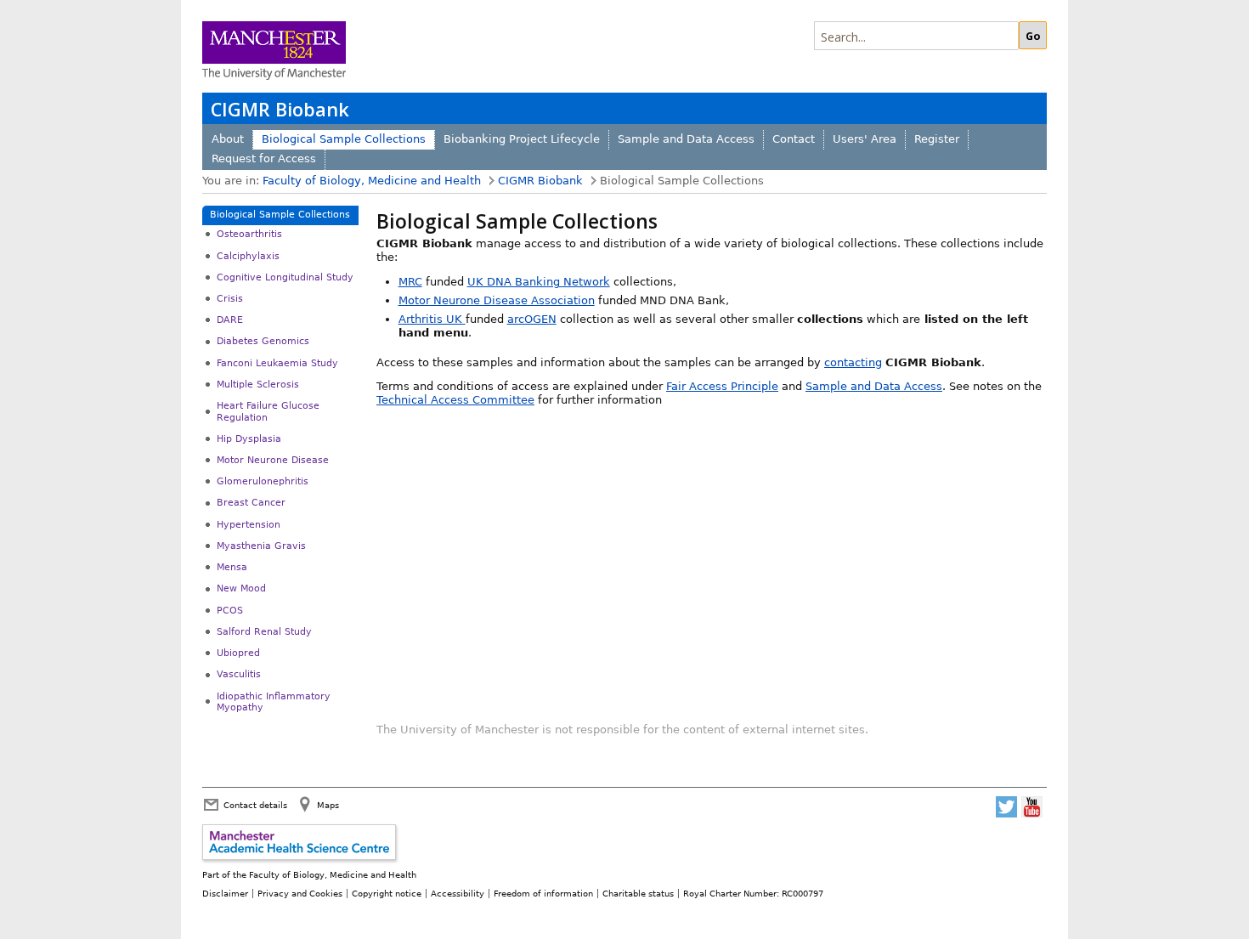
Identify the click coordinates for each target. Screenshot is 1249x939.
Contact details (255, 805)
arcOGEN (532, 319)
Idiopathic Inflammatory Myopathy (274, 702)
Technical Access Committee (455, 399)
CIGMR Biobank (280, 109)
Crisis (230, 298)
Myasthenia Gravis (261, 546)
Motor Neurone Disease (273, 460)
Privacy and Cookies (299, 893)
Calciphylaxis (248, 256)
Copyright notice (386, 893)
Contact (793, 139)
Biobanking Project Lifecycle (522, 139)
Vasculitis (239, 674)
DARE (230, 319)
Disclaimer (225, 893)
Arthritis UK (432, 319)
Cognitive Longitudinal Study (285, 277)
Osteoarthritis (249, 234)
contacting (853, 362)
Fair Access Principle (722, 386)
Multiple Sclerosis (258, 384)
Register (936, 139)
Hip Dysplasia (249, 438)
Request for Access (264, 158)
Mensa (232, 567)
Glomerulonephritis (262, 481)
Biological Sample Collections (344, 139)
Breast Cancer (251, 502)
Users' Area (864, 139)
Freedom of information (543, 893)
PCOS (230, 610)
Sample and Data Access (686, 139)
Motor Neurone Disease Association (496, 300)
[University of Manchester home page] (274, 52)
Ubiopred (238, 653)
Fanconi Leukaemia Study (277, 363)
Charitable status (638, 893)
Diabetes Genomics (263, 341)
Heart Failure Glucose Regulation (268, 411)
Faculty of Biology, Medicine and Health (372, 180)
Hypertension (248, 524)
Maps (328, 805)
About (228, 139)
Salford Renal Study (264, 631)
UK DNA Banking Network (538, 281)
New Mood (241, 588)
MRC (410, 281)
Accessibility (457, 893)
